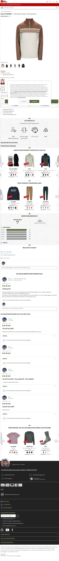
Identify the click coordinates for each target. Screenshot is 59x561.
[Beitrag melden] (10, 283)
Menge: (2, 98)
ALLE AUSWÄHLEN (34, 101)
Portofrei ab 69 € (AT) (8, 109)
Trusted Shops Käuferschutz (9, 114)
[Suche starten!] (56, 7)
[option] (29, 39)
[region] (29, 93)
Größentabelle (4, 92)
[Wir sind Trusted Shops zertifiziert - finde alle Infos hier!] (31, 478)
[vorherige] (2, 163)
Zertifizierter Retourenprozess (12, 494)
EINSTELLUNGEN (23, 101)
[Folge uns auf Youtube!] (8, 530)
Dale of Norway (6, 14)
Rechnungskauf (8, 478)
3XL (3, 89)
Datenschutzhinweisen (22, 97)
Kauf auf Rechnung (7, 113)
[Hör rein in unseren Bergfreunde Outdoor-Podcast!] (13, 530)
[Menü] (2, 7)
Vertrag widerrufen (7, 542)
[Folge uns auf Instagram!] (3, 530)
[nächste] (56, 163)
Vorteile (5, 336)
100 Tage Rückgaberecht (8, 111)
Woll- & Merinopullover (6, 11)
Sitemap (18, 555)
